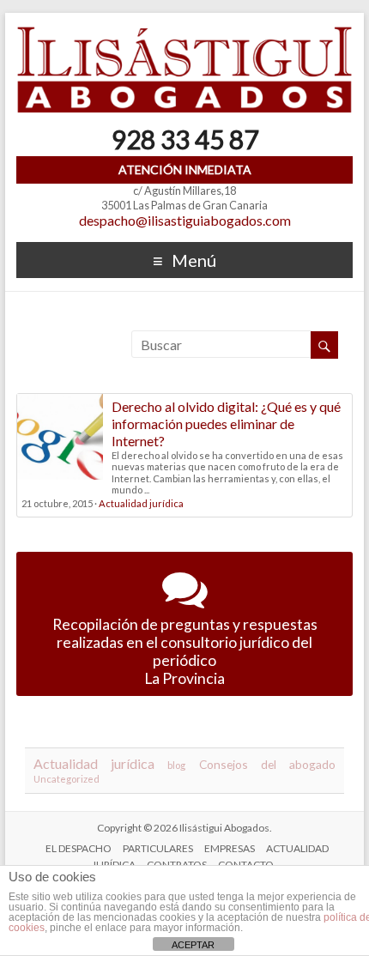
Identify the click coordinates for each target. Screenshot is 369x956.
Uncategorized (66, 778)
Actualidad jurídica (141, 503)
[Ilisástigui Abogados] (184, 34)
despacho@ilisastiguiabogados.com (185, 220)
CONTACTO (246, 864)
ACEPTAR (193, 945)
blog (176, 765)
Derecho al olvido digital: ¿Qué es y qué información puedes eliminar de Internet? (226, 423)
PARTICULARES (158, 848)
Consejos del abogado (267, 764)
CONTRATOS (177, 864)
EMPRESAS (229, 848)
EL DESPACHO (78, 848)
